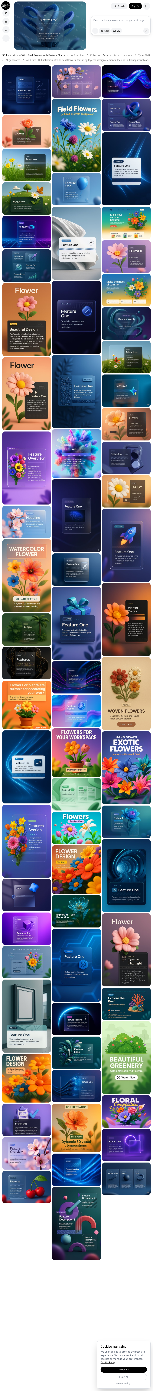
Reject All (123, 1376)
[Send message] (146, 31)
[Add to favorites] (6, 29)
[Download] (6, 21)
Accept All (124, 1369)
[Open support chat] (146, 6)
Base (105, 55)
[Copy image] (6, 13)
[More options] (6, 38)
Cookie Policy (108, 1362)
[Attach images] (95, 31)
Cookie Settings (123, 1383)
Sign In (135, 6)
